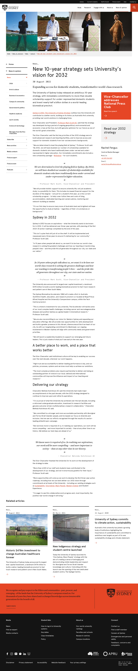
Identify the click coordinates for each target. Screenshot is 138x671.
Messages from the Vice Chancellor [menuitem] (17, 132)
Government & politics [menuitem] (17, 108)
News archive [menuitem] (11, 145)
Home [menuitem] (11, 64)
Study (79, 8)
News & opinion (121, 8)
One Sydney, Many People (55, 486)
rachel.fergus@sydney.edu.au (111, 164)
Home (8, 53)
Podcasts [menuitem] (10, 170)
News (26, 53)
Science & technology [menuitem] (16, 126)
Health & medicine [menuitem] (15, 114)
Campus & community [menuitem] (16, 102)
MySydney (57, 156)
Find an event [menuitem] (11, 164)
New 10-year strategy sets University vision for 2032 (57, 53)
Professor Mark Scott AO (67, 123)
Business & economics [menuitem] (16, 96)
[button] (134, 8)
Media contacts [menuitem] (12, 152)
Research (87, 8)
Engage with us (99, 8)
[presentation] (27, 541)
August (33, 53)
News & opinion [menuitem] (15, 71)
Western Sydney (72, 486)
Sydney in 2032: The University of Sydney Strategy (52, 113)
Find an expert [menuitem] (12, 158)
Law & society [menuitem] (14, 120)
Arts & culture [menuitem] (14, 89)
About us (110, 8)
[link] (82, 2)
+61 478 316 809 (106, 158)
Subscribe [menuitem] (10, 139)
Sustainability (40, 486)
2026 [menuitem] (11, 83)
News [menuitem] (9, 77)
